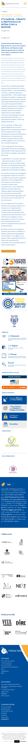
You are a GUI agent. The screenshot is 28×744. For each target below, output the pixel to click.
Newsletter (4, 715)
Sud (16, 519)
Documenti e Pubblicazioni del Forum (10, 684)
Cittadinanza (16, 490)
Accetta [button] (17, 741)
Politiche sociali (9, 512)
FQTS (24, 503)
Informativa (23, 741)
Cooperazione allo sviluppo (11, 492)
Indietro (5, 11)
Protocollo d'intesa (17, 514)
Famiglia (13, 503)
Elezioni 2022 (3, 503)
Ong (23, 510)
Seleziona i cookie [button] (8, 741)
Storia (2, 669)
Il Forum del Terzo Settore (8, 661)
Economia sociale (10, 501)
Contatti (5, 719)
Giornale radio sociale (10, 372)
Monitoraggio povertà (11, 510)
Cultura (6, 494)
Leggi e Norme (5, 691)
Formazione (6, 431)
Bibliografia (4, 693)
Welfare (16, 521)
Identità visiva (4, 717)
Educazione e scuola (20, 501)
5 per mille (4, 489)
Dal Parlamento (12, 497)
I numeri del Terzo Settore (8, 689)
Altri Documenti (5, 695)
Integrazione (10, 507)
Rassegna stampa (5, 709)
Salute (19, 517)
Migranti (23, 507)
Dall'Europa (13, 494)
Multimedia (4, 713)
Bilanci (3, 673)
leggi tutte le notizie (8, 251)
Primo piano (6, 514)
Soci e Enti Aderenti (6, 665)
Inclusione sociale (12, 505)
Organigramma (5, 671)
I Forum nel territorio (6, 663)
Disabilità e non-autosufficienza (12, 499)
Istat (15, 507)
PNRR (3, 512)
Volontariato (8, 521)
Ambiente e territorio (16, 489)
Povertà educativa (23, 512)
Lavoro (19, 507)
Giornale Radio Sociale (7, 711)
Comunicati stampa (6, 707)
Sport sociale (9, 519)
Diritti (22, 497)
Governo (4, 505)
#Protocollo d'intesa (7, 15)
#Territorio (18, 15)
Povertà (16, 512)
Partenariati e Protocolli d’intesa (9, 667)
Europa (9, 503)
